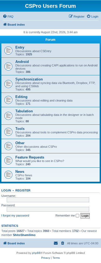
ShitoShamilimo (24, 235)
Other (20, 143)
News (19, 172)
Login (6, 190)
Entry (19, 47)
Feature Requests (29, 157)
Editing (21, 97)
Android (22, 62)
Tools (20, 129)
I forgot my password (15, 215)
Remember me (65, 215)
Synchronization (29, 79)
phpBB (36, 252)
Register (22, 190)
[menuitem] (8, 16)
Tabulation (24, 111)
